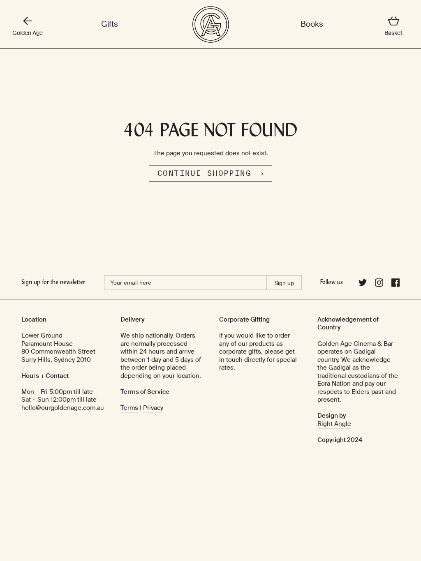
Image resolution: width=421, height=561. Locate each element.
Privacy (153, 408)
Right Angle (334, 424)
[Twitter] (363, 284)
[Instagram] (379, 284)
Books (312, 24)
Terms (129, 408)
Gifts (109, 24)
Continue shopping (204, 173)
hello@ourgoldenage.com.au (62, 408)
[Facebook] (395, 284)
